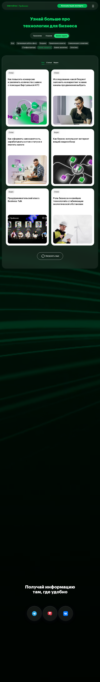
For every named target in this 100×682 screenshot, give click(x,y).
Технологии (37, 36)
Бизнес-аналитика (60, 47)
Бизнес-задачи (61, 36)
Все (12, 43)
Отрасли (49, 36)
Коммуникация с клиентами (78, 43)
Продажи (43, 43)
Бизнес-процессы (45, 47)
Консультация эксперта (72, 6)
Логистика (74, 47)
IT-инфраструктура (28, 47)
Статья (49, 62)
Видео (56, 62)
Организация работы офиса (26, 43)
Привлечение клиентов (57, 43)
